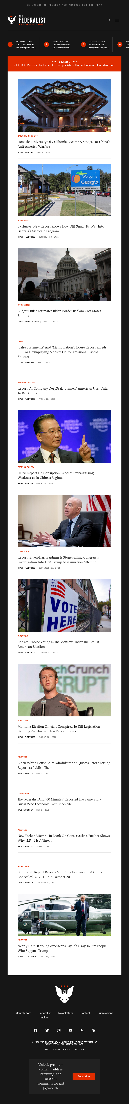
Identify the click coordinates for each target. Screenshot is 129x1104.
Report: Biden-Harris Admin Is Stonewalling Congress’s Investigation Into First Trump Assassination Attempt (58, 559)
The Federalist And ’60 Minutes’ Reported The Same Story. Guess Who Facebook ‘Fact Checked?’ (60, 801)
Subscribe (84, 1076)
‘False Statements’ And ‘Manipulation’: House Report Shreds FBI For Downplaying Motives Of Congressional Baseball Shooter (62, 352)
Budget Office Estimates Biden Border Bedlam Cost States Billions (59, 313)
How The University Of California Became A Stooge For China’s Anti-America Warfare (64, 144)
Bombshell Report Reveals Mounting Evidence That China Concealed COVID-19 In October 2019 (60, 874)
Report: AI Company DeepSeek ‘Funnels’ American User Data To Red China (63, 390)
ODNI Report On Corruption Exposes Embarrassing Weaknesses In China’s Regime (56, 475)
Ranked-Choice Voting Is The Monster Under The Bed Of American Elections (58, 644)
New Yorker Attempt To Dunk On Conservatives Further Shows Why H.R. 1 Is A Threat (64, 838)
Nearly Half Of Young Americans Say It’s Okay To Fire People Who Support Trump (62, 948)
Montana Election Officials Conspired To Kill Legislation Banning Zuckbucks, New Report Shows (59, 728)
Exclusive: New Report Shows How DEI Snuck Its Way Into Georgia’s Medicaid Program (61, 228)
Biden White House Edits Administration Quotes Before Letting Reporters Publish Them (64, 765)
